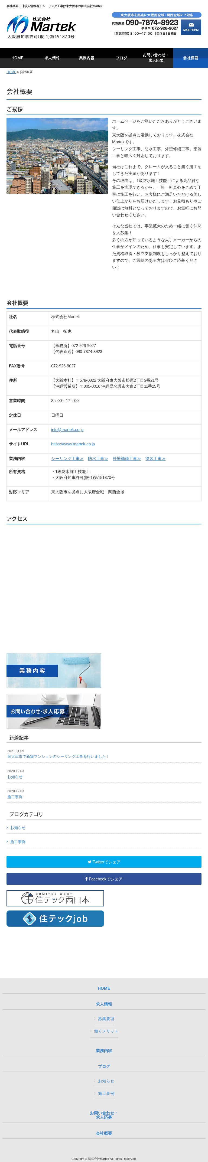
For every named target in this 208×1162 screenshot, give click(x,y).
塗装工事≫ (155, 458)
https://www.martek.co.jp (73, 444)
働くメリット (106, 1031)
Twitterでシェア (106, 862)
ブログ (104, 1066)
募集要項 (106, 1018)
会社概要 (104, 1133)
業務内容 (104, 1051)
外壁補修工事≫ (127, 458)
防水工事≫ (98, 458)
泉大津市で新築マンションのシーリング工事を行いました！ (58, 754)
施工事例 (15, 794)
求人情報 (104, 1004)
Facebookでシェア (105, 879)
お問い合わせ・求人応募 (104, 1115)
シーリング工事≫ (67, 458)
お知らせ (15, 774)
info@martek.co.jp (67, 429)
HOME (11, 72)
